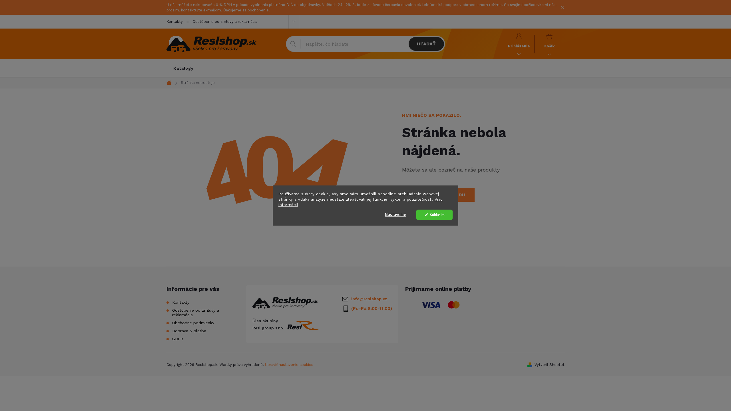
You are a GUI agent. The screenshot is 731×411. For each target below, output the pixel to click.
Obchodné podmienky (193, 323)
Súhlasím (437, 214)
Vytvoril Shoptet (550, 364)
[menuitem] (183, 68)
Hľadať (426, 44)
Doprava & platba (189, 331)
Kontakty (174, 21)
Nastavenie (395, 214)
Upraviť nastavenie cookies (289, 364)
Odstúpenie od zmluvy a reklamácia (224, 21)
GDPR (177, 339)
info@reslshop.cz (369, 299)
